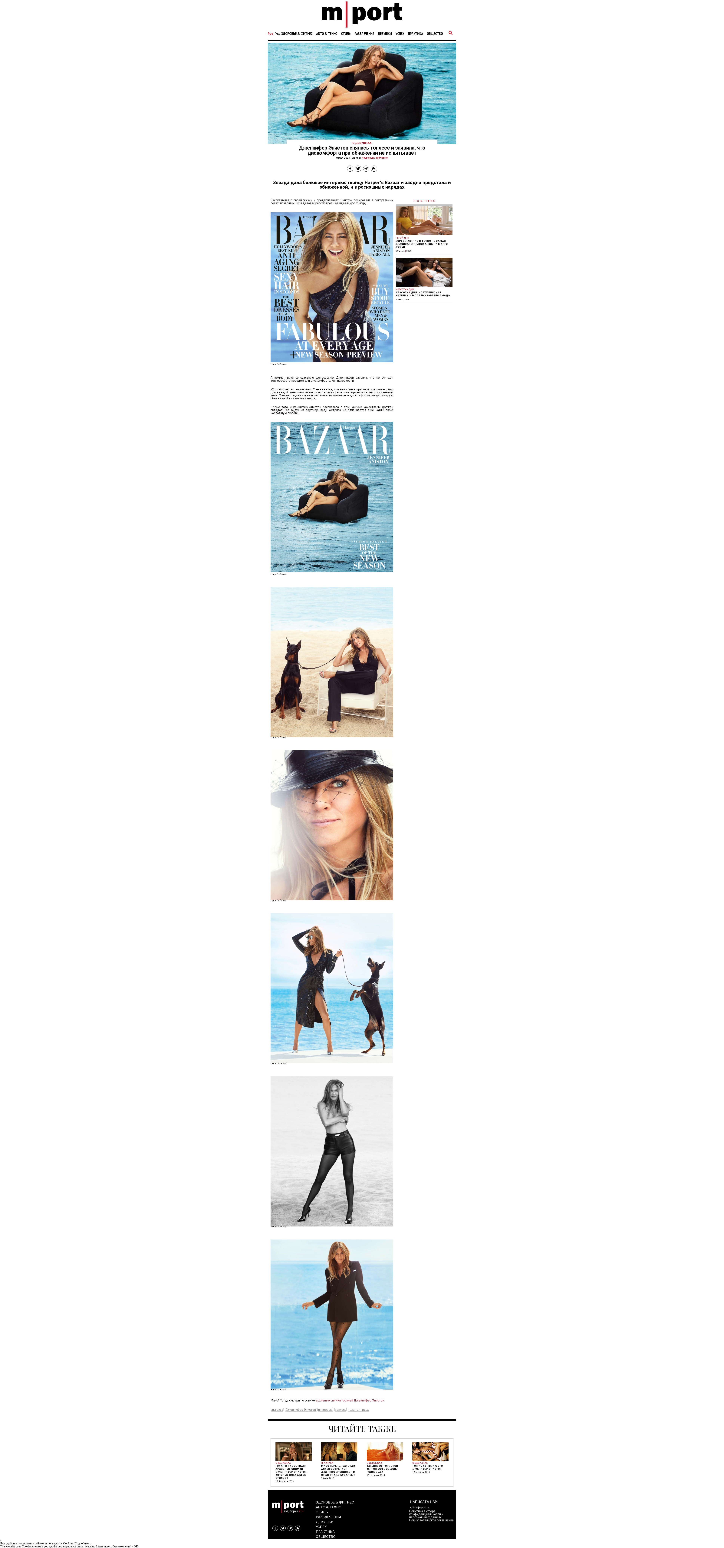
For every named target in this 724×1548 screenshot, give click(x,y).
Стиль (346, 34)
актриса (277, 1409)
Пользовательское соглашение (431, 1520)
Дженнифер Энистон (300, 1409)
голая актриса (358, 1409)
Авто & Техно (326, 34)
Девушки (385, 34)
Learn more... (104, 1546)
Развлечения (364, 34)
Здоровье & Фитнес (296, 34)
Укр (278, 33)
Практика (415, 34)
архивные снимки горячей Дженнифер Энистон (350, 1400)
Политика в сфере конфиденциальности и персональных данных (426, 1514)
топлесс (340, 1409)
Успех (400, 34)
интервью (325, 1409)
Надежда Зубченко (375, 157)
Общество (435, 34)
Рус (270, 33)
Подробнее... (82, 1543)
